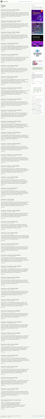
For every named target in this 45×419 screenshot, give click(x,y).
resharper (33, 108)
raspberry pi (35, 107)
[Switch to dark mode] (43, 1)
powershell (40, 106)
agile (37, 98)
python (32, 107)
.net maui (35, 98)
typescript (40, 109)
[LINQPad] (37, 63)
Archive (23, 1)
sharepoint (35, 108)
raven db (38, 107)
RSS (31, 1)
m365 (35, 105)
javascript (33, 104)
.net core (33, 98)
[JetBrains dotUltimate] (37, 41)
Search (26, 1)
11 (35, 89)
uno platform (33, 110)
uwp (35, 110)
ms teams (33, 106)
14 (40, 89)
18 (35, 90)
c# (39, 100)
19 (37, 90)
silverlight (39, 108)
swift (36, 109)
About (29, 1)
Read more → (3, 17)
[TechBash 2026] (37, 53)
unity (42, 109)
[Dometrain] (37, 28)
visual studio (39, 110)
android (41, 98)
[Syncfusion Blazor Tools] (37, 16)
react (40, 107)
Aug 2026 (41, 83)
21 (40, 90)
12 (37, 89)
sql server (34, 109)
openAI (37, 106)
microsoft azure (39, 105)
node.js (35, 106)
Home (20, 1)
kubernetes (33, 105)
